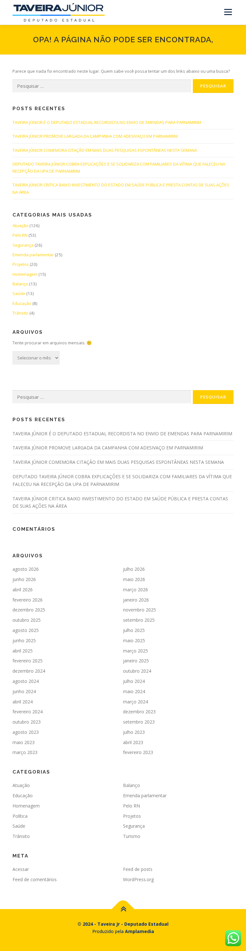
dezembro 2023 (139, 712)
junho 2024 (24, 691)
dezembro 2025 (28, 610)
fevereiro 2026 (27, 600)
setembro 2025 (139, 620)
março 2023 (24, 752)
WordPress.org (138, 879)
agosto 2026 (25, 569)
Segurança (23, 245)
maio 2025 (134, 640)
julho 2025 (134, 630)
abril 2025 (22, 651)
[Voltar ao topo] (123, 909)
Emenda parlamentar (33, 255)
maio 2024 (134, 691)
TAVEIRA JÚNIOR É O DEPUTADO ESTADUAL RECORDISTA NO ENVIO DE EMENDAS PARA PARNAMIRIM (106, 122)
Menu (228, 12)
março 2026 (135, 589)
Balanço (20, 284)
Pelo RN (20, 235)
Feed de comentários (34, 879)
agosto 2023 (25, 732)
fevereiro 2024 (27, 712)
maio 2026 (134, 579)
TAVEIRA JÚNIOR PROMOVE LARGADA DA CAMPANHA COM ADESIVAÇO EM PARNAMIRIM (95, 136)
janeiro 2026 (136, 600)
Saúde (18, 293)
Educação (21, 303)
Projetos (20, 264)
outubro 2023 (26, 722)
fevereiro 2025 (27, 661)
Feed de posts (137, 869)
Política (20, 816)
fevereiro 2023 (138, 752)
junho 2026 (24, 579)
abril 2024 (22, 702)
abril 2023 (133, 742)
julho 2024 (134, 681)
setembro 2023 (139, 722)
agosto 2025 (25, 630)
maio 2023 (23, 742)
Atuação (20, 225)
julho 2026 (134, 569)
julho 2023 (134, 732)
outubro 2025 (26, 620)
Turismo (131, 836)
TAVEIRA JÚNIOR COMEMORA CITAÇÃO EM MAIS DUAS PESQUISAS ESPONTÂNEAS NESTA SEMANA (104, 150)
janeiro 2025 (136, 661)
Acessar (20, 869)
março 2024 (135, 702)
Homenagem (24, 274)
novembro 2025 (139, 610)
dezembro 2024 (28, 671)
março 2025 (135, 651)
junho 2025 (24, 640)
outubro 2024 (137, 671)
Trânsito (20, 313)
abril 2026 (22, 589)
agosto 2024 (25, 681)
